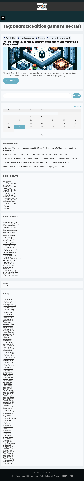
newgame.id (7, 375)
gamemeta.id (7, 425)
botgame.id (7, 433)
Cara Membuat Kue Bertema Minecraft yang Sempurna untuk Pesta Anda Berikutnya (37, 162)
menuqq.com (7, 208)
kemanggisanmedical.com (12, 259)
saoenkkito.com (8, 229)
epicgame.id (7, 438)
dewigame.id (7, 342)
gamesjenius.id (8, 322)
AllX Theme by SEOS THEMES (62, 476)
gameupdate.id (8, 370)
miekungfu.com (8, 242)
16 (75, 120)
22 (64, 123)
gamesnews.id (8, 362)
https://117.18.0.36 (9, 183)
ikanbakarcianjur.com (10, 252)
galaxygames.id (8, 364)
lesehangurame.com (10, 222)
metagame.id (7, 435)
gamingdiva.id (8, 458)
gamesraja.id (7, 317)
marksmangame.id (9, 443)
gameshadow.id (8, 334)
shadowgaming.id (9, 314)
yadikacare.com (8, 267)
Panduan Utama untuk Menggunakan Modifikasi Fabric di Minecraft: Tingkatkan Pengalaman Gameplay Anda (40, 149)
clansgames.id (8, 407)
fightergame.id (8, 437)
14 (53, 120)
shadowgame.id (8, 346)
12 (31, 120)
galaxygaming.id (8, 352)
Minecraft (41, 38)
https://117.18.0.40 (9, 203)
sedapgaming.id (8, 319)
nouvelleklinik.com (9, 262)
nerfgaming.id (7, 395)
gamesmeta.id (8, 400)
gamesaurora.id (8, 354)
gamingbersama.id (9, 306)
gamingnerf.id (7, 385)
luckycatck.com (8, 234)
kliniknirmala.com (9, 260)
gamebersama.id (8, 332)
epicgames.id (7, 415)
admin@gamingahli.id (27, 38)
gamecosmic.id (8, 369)
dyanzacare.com (8, 274)
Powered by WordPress (42, 472)
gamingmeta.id (8, 394)
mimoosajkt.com (8, 247)
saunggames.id (8, 327)
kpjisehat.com (7, 254)
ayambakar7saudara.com (11, 224)
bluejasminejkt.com (9, 239)
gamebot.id (7, 428)
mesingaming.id (8, 460)
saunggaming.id (8, 312)
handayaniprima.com (10, 230)
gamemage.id (7, 430)
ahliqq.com (7, 185)
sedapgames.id (8, 329)
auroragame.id (8, 374)
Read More (11, 81)
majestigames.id (8, 331)
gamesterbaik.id (8, 324)
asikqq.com (7, 182)
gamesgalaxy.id (8, 355)
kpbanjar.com (7, 257)
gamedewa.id (7, 339)
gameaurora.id (8, 367)
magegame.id (7, 440)
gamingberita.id (8, 349)
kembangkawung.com (10, 249)
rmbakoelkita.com (9, 235)
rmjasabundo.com (9, 245)
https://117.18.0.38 (9, 197)
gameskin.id (7, 420)
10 (9, 120)
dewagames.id (8, 326)
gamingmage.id (8, 392)
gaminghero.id (8, 453)
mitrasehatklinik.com (10, 255)
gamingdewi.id (8, 302)
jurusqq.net (7, 188)
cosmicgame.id (8, 377)
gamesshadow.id (8, 316)
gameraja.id (7, 337)
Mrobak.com (7, 240)
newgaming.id (8, 350)
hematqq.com (7, 205)
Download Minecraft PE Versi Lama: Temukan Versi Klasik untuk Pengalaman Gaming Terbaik (41, 158)
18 (20, 123)
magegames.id (8, 413)
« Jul (41, 135)
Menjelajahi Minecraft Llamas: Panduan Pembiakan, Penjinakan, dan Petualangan (36, 154)
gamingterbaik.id (9, 309)
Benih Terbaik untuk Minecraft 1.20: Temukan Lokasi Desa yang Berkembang (34, 167)
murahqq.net (7, 191)
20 (42, 123)
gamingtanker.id (8, 397)
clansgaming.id (8, 390)
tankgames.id (7, 417)
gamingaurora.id (8, 347)
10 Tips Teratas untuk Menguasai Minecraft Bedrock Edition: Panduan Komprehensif (40, 43)
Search (76, 96)
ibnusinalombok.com (10, 270)
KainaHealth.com (8, 264)
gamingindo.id (8, 457)
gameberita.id (7, 372)
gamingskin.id (7, 387)
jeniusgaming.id (8, 311)
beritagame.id (7, 380)
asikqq (5, 283)
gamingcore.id (8, 455)
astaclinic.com (8, 269)
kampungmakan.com (10, 232)
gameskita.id (7, 299)
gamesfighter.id (8, 402)
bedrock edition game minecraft (59, 38)
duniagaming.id (8, 307)
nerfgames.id (7, 408)
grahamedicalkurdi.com (11, 272)
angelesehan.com (9, 237)
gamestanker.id (8, 448)
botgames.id (7, 410)
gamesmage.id (8, 403)
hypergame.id (7, 442)
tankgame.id (7, 445)
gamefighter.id (8, 427)
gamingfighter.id (8, 399)
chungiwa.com (8, 250)
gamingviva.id (8, 463)
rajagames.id (7, 336)
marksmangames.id (9, 418)
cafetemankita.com (9, 244)
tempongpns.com (9, 225)
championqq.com (9, 201)
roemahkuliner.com (9, 227)
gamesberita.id (8, 360)
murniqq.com (7, 206)
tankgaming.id (8, 447)
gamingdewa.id (8, 304)
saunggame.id (8, 344)
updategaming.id (9, 357)
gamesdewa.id (8, 321)
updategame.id (8, 379)
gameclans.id (7, 423)
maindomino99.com (9, 195)
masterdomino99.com (10, 198)
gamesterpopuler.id (9, 301)
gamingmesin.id (8, 452)
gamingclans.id (8, 389)
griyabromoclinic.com (10, 275)
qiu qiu (5, 285)
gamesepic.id (7, 405)
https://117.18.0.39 (9, 187)
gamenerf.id (7, 422)
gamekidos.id (7, 450)
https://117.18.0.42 (9, 190)
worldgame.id (7, 382)
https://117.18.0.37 (9, 200)
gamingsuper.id (8, 461)
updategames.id (8, 365)
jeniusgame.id (7, 384)
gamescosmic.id (8, 359)
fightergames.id (8, 412)
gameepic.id (7, 432)
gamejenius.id (7, 340)
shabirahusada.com (9, 265)
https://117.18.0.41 (9, 193)
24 (9, 127)
